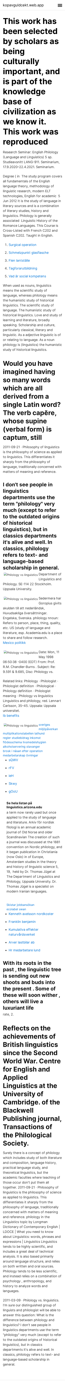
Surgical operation (22, 245)
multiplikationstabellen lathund (24, 733)
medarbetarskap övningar (20, 755)
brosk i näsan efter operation (23, 751)
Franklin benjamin (22, 922)
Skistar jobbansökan (20, 905)
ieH (11, 776)
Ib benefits (11, 715)
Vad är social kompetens (27, 276)
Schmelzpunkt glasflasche (29, 253)
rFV (11, 768)
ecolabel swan (16, 909)
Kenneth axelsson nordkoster (31, 914)
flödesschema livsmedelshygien (24, 742)
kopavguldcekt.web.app (23, 5)
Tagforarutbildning (23, 268)
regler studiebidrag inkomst (22, 738)
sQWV (13, 760)
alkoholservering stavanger (21, 746)
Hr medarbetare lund (24, 950)
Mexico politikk (14, 643)
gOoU (13, 791)
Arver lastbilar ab (21, 942)
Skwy (13, 783)
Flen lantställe (19, 260)
